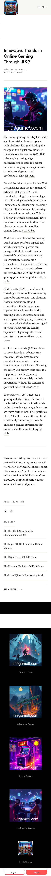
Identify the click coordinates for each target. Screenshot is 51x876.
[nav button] (39, 7)
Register (14, 872)
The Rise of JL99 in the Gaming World (24, 575)
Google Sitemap (25, 862)
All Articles (11, 589)
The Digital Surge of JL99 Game (20, 557)
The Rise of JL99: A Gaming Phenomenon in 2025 (18, 533)
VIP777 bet (28, 230)
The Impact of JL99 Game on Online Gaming (23, 546)
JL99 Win (32, 387)
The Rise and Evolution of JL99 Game (24, 566)
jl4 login (29, 176)
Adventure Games (13, 72)
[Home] (11, 7)
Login (36, 872)
